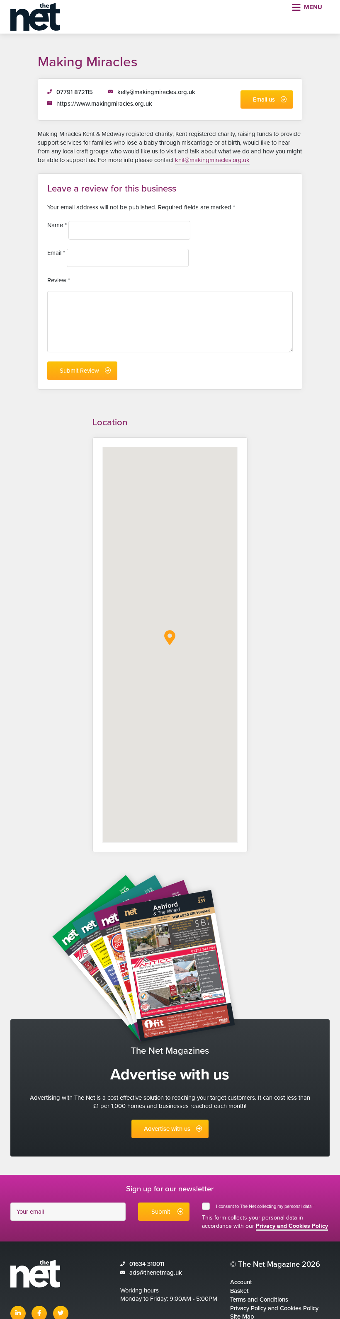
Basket (239, 1291)
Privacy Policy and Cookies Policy (274, 1308)
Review (58, 280)
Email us (264, 99)
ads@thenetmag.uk (155, 1272)
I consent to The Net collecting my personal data (265, 1206)
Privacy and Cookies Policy (292, 1225)
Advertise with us (167, 1128)
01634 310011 (146, 1264)
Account (241, 1282)
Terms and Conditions (259, 1299)
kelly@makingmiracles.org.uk (156, 92)
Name (57, 225)
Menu (313, 7)
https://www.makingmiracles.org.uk (104, 103)
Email (56, 253)
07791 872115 (74, 92)
